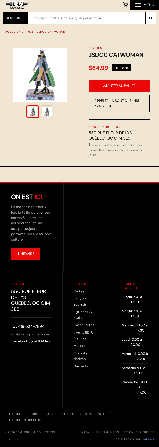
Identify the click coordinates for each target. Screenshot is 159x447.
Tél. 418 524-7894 (28, 326)
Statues (27, 31)
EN (16, 439)
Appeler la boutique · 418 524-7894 (116, 103)
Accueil (11, 31)
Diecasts (80, 366)
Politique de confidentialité (86, 414)
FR (9, 439)
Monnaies (81, 345)
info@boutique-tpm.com (30, 334)
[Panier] (125, 5)
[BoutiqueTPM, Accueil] (17, 5)
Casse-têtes (83, 325)
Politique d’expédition (24, 420)
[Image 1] (32, 111)
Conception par (135, 439)
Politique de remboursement (30, 414)
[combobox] (86, 18)
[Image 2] (47, 111)
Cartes (78, 291)
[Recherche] (150, 18)
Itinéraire (25, 253)
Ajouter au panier (119, 85)
